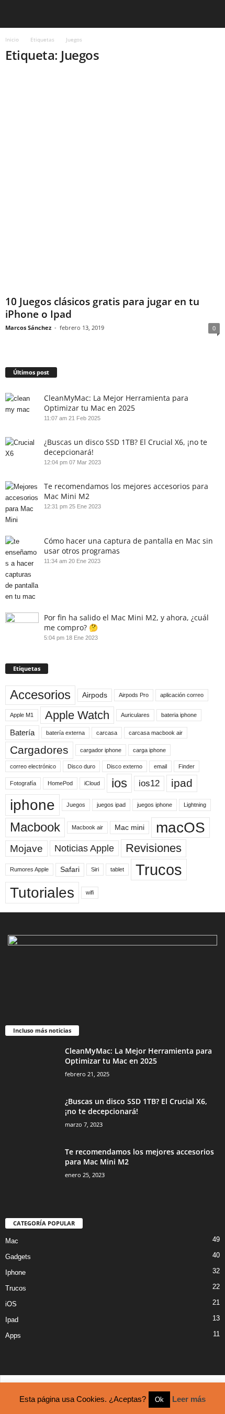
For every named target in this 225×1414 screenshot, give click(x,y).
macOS (180, 827)
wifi (90, 892)
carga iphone (149, 750)
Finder (186, 766)
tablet (117, 869)
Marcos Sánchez (28, 327)
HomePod (60, 783)
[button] (208, 14)
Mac (11, 1241)
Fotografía (23, 783)
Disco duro (81, 766)
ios (119, 783)
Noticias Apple (84, 848)
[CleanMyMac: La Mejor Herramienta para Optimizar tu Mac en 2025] (31, 1065)
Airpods (94, 695)
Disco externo (124, 766)
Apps (13, 1335)
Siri (95, 869)
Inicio (12, 39)
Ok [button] (159, 1399)
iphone (32, 804)
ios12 (149, 783)
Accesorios (40, 695)
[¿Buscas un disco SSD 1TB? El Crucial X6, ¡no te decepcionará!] (31, 1116)
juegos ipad (111, 805)
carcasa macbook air (156, 733)
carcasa (106, 733)
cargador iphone (100, 750)
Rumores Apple (29, 869)
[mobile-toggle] (14, 14)
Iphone (15, 1272)
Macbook (35, 827)
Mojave (26, 848)
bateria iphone (179, 715)
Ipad (11, 1320)
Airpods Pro (134, 695)
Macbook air (87, 827)
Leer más (189, 1399)
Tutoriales (42, 892)
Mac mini (129, 827)
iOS (11, 1304)
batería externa (65, 733)
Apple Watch (77, 715)
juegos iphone (154, 805)
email (160, 766)
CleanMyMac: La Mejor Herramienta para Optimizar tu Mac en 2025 (116, 403)
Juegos (75, 805)
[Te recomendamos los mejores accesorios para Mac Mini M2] (31, 1166)
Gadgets (18, 1257)
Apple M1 (21, 715)
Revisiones (154, 848)
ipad (182, 783)
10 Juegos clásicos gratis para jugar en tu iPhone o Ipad (102, 308)
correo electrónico (33, 766)
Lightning (195, 805)
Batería (22, 732)
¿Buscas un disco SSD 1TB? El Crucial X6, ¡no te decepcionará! (136, 1106)
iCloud (92, 783)
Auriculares (135, 715)
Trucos (159, 869)
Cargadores (39, 750)
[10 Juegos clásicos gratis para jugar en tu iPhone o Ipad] (112, 182)
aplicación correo (182, 695)
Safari (70, 870)
